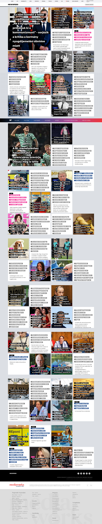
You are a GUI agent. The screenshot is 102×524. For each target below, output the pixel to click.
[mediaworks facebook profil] (87, 485)
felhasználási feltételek (71, 477)
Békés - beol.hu (15, 498)
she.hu (74, 497)
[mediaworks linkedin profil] (91, 485)
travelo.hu (54, 506)
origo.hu (34, 508)
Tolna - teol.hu (15, 519)
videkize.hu (54, 511)
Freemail (43, 1)
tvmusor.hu (54, 513)
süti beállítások (79, 477)
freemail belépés (89, 4)
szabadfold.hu (35, 504)
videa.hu (74, 508)
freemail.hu (75, 504)
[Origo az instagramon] (84, 473)
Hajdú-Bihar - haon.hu (17, 508)
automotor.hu (55, 496)
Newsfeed (37, 1)
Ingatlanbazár (75, 1)
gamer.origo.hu (55, 499)
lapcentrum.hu (76, 509)
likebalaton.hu (55, 501)
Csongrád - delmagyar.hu (17, 501)
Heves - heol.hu (15, 509)
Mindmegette (23, 1)
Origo (12, 1)
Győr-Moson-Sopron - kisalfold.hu (19, 506)
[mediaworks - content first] (17, 485)
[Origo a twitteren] (81, 473)
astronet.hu (54, 494)
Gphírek (56, 1)
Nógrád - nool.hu (16, 514)
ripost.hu (74, 492)
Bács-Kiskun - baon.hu (17, 494)
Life (17, 1)
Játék (82, 1)
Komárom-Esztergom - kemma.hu (19, 513)
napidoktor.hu (55, 503)
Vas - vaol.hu (35, 492)
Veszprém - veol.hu (36, 494)
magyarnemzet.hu (36, 503)
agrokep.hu (34, 517)
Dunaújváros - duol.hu (17, 503)
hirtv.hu (33, 506)
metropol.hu (75, 494)
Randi (68, 1)
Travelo (50, 1)
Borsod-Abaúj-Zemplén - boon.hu (19, 499)
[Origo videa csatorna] (87, 473)
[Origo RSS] (89, 473)
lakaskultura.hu (55, 498)
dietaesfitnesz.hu (56, 508)
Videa (30, 1)
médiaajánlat (90, 477)
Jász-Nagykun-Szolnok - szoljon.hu (20, 511)
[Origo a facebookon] (78, 473)
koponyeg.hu (75, 506)
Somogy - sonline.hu (16, 516)
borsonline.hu (55, 520)
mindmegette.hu (56, 504)
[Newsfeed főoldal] (13, 473)
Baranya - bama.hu (16, 496)
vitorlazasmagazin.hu (57, 509)
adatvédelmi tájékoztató (61, 477)
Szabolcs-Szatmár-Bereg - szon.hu (19, 518)
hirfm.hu (74, 518)
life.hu (74, 496)
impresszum (85, 477)
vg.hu (33, 515)
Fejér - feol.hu (15, 504)
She (62, 1)
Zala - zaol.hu (35, 496)
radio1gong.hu (76, 517)
